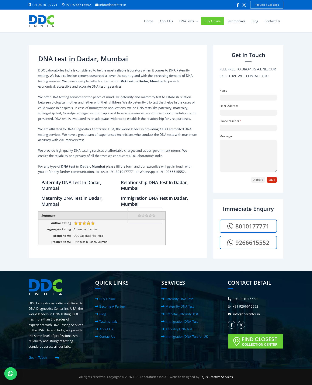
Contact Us (107, 336)
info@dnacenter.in (112, 5)
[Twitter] (244, 5)
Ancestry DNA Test (179, 329)
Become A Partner (112, 306)
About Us (106, 329)
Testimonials (108, 321)
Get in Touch (38, 357)
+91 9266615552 (78, 5)
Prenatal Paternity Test (182, 314)
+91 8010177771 (246, 299)
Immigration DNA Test (182, 321)
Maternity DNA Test (180, 306)
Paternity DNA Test (179, 299)
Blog (102, 314)
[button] (266, 4)
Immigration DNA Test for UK (187, 336)
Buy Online (107, 299)
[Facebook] (238, 5)
